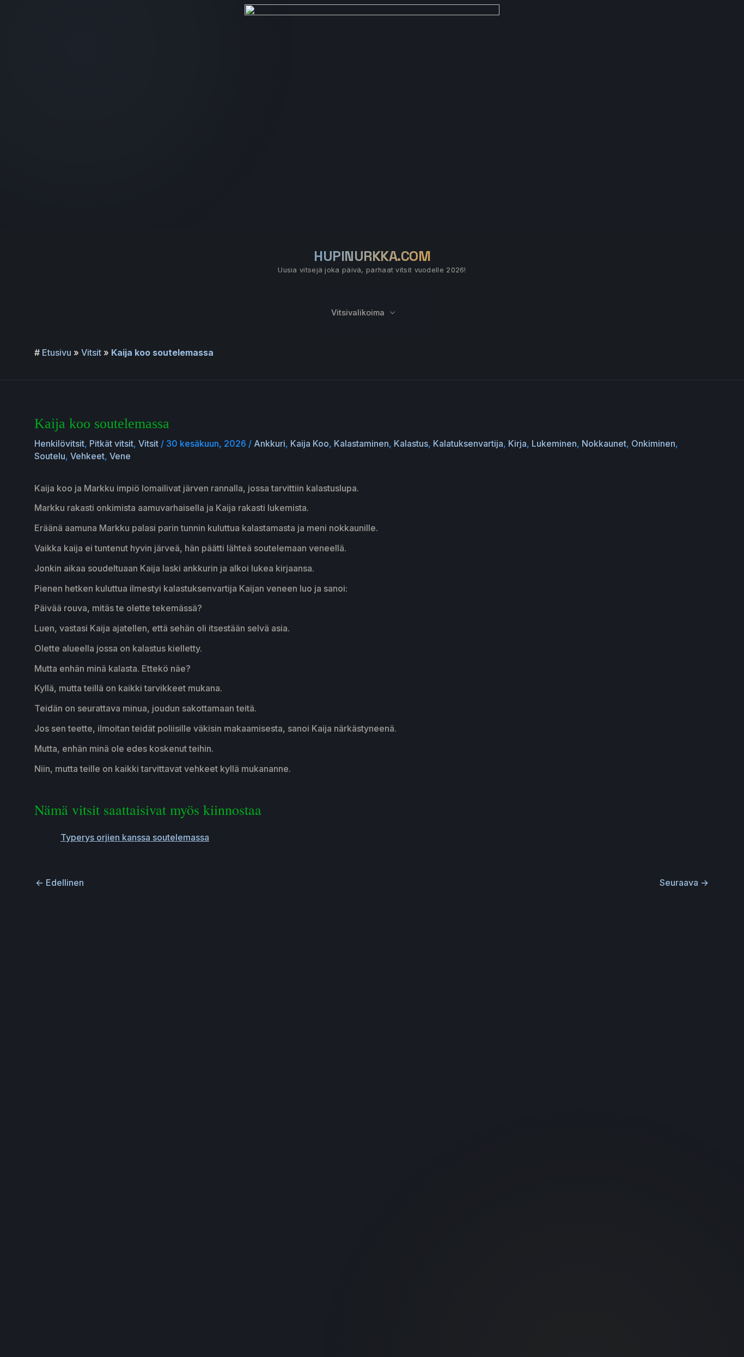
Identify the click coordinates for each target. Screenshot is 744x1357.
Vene (120, 456)
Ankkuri (269, 443)
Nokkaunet (604, 443)
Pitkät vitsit (111, 443)
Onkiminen (653, 443)
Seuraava (684, 882)
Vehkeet (87, 456)
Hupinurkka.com (372, 256)
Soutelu (49, 456)
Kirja (517, 443)
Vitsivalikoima (358, 313)
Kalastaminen (361, 443)
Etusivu (56, 352)
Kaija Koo (309, 443)
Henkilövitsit (59, 443)
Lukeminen (554, 443)
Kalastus (411, 443)
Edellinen (59, 882)
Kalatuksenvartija (468, 443)
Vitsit (91, 352)
